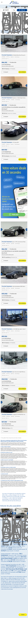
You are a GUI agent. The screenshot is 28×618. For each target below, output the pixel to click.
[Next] (26, 43)
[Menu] (2, 2)
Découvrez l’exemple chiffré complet (8, 66)
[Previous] (1, 43)
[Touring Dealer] (14, 2)
